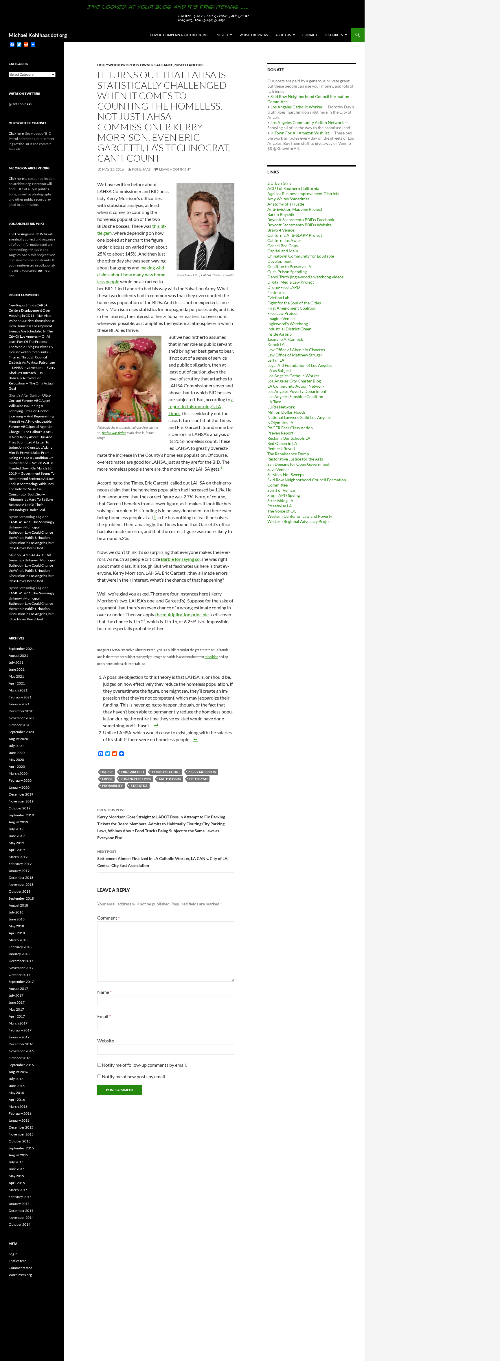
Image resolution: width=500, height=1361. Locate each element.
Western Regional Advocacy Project (299, 521)
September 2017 (21, 981)
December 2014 (21, 1210)
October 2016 (19, 1058)
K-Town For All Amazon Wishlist (300, 132)
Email (104, 1016)
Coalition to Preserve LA (289, 266)
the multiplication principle (182, 614)
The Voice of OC (282, 510)
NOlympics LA (280, 422)
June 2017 (17, 1002)
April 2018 (17, 933)
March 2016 (18, 1106)
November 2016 (21, 1051)
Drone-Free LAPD (283, 287)
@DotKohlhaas (20, 104)
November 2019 (21, 801)
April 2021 (17, 683)
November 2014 (21, 1217)
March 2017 (18, 1023)
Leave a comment (175, 169)
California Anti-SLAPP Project (294, 235)
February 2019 (20, 863)
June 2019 (17, 836)
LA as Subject (279, 370)
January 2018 (19, 954)
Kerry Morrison (202, 772)
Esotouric (276, 292)
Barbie (107, 772)
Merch (222, 35)
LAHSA (107, 779)
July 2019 (16, 829)
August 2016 (18, 1072)
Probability (112, 785)
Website (105, 1040)
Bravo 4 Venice (280, 230)
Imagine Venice (281, 318)
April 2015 (17, 1183)
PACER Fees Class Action (290, 427)
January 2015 (19, 1203)
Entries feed (18, 1261)
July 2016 (16, 1079)
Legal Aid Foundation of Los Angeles (299, 365)
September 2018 (21, 898)
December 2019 (21, 794)
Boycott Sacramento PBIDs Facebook (300, 219)
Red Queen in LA (282, 443)
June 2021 (17, 669)
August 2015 (18, 1155)
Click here (16, 133)
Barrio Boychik (280, 214)
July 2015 (16, 1162)
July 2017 (16, 995)
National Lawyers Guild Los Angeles (299, 417)
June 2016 (17, 1085)
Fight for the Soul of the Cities (294, 302)
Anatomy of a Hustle (285, 203)
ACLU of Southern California (293, 188)
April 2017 (17, 1016)
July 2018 (16, 912)
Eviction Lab (278, 297)
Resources (334, 35)
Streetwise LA (279, 505)
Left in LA (275, 360)
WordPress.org (20, 1275)
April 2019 (17, 850)
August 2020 (18, 739)
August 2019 (18, 822)
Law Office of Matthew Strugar (294, 354)
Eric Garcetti (132, 772)
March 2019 (18, 857)
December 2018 (21, 877)
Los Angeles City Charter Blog (294, 380)
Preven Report (280, 432)
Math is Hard (170, 779)
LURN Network (281, 406)
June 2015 (17, 1169)
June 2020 (17, 752)
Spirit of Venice (281, 490)
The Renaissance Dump (288, 453)
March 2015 (18, 1190)
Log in (13, 1254)
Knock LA (276, 344)
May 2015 (16, 1176)
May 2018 (16, 926)
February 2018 (20, 947)
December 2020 (21, 711)
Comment (108, 917)
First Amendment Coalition (292, 308)
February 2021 (20, 697)
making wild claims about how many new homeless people (132, 274)
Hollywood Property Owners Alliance (135, 65)
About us (283, 35)
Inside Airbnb (279, 334)
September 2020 (21, 732)
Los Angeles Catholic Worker (297, 106)
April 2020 (17, 766)
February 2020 (20, 780)
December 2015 (21, 1127)
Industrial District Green (289, 328)
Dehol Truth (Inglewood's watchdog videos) (306, 276)
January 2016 (19, 1120)
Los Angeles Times (136, 779)
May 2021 (16, 676)
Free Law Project (282, 313)
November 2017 (21, 968)
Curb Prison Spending (287, 271)
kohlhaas (141, 169)
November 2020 (21, 718)
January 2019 (19, 870)
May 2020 (16, 759)
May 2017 (16, 1009)
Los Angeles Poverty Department (296, 391)
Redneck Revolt (281, 448)
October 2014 (19, 1224)
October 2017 (19, 974)
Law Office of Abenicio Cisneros (296, 349)
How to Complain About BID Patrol (179, 35)
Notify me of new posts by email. (134, 1076)
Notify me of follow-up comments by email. (144, 1065)
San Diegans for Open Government (298, 464)
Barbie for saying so (180, 559)
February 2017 (20, 1030)
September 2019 (21, 815)
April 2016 (17, 1099)
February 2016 (20, 1113)
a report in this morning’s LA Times (201, 406)
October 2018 (19, 891)
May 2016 (16, 1092)
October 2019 (19, 808)
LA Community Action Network (295, 386)
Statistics (139, 785)
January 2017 (19, 1037)
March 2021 (18, 690)
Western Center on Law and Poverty (299, 516)
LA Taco (274, 401)
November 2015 (21, 1134)
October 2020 (19, 725)
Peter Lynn (198, 779)
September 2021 (21, 648)
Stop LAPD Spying (283, 495)
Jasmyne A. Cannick (285, 339)
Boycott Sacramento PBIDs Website (299, 224)
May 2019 (16, 843)
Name (104, 992)
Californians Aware (284, 240)
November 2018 (21, 884)
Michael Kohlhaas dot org (38, 35)
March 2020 (18, 773)
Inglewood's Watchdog (287, 323)
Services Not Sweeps (285, 474)
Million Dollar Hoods (286, 412)
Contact (309, 35)
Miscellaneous (188, 65)
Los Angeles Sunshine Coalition (295, 396)
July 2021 (16, 662)
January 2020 (19, 787)
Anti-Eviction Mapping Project (294, 209)
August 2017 (18, 988)
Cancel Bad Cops (282, 245)
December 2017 (21, 961)
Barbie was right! (114, 432)
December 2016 (21, 1044)
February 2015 (20, 1196)
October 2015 (19, 1141)
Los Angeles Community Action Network (307, 122)
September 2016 (21, 1065)
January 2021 (19, 704)
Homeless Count (166, 772)
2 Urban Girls (279, 183)
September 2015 (21, 1148)
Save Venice (277, 469)
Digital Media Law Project (290, 282)
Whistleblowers (254, 35)
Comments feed (20, 1268)
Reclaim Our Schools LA (288, 438)
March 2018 (18, 940)
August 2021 (18, 655)
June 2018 (17, 919)
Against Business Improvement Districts (303, 193)
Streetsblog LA (280, 500)
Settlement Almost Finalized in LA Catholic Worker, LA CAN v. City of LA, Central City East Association (162, 858)
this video (211, 657)
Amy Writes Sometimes (288, 198)
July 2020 (16, 746)
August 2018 (18, 905)
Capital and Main (282, 250)
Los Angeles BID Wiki (31, 234)
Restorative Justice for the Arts (295, 458)
